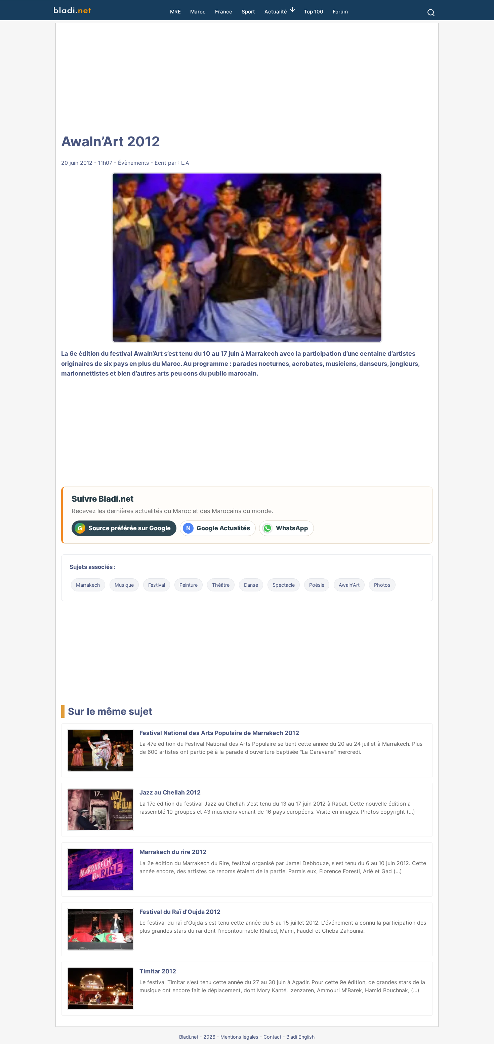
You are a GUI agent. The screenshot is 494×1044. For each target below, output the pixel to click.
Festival (156, 585)
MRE (175, 11)
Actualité (275, 11)
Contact (272, 1037)
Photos (382, 585)
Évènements (133, 162)
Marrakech (88, 585)
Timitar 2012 (157, 971)
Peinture (188, 585)
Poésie (316, 585)
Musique (124, 585)
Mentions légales (239, 1037)
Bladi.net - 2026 (197, 1037)
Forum (340, 11)
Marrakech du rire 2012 (172, 851)
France (223, 11)
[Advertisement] (247, 77)
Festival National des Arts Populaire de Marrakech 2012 (219, 732)
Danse (251, 585)
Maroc (198, 11)
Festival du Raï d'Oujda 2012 (179, 911)
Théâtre (221, 585)
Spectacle (284, 585)
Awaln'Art (349, 585)
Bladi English (300, 1037)
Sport (248, 11)
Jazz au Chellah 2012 (170, 792)
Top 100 (313, 11)
